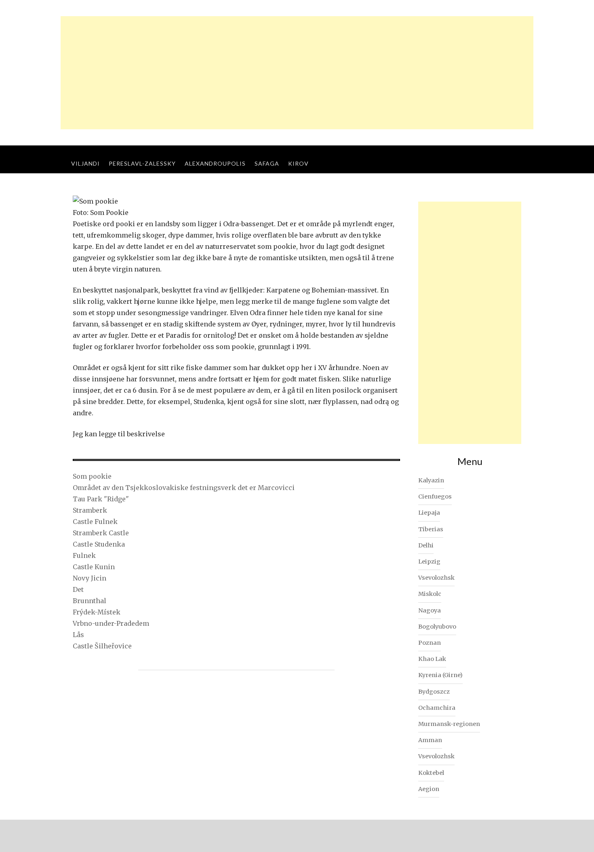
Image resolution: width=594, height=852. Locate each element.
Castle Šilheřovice (102, 646)
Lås (78, 635)
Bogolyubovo (437, 626)
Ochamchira (436, 707)
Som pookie (92, 476)
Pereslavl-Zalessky (142, 163)
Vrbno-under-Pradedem (111, 623)
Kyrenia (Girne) (440, 675)
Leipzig (429, 561)
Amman (430, 740)
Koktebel (431, 772)
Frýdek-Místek (96, 612)
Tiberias (430, 529)
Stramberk (90, 510)
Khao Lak (432, 659)
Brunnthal (89, 601)
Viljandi (85, 163)
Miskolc (429, 593)
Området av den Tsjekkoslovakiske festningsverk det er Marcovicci (184, 488)
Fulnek (84, 555)
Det (78, 589)
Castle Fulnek (95, 522)
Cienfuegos (435, 496)
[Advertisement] (297, 72)
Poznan (429, 642)
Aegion (428, 789)
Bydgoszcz (434, 691)
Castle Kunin (94, 567)
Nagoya (429, 610)
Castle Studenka (99, 544)
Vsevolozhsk (436, 577)
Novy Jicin (89, 578)
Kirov (298, 163)
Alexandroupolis (215, 163)
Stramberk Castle (101, 533)
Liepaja (429, 512)
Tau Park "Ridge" (101, 499)
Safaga (267, 163)
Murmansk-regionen (449, 724)
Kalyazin (431, 480)
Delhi (426, 545)
